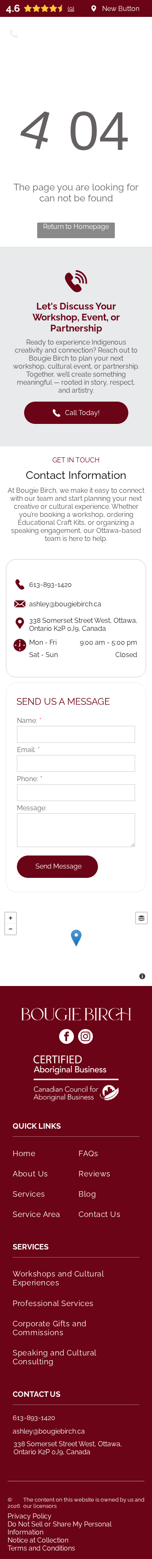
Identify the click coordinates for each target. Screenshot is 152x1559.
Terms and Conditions (41, 1548)
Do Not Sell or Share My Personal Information (59, 1528)
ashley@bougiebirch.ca (49, 1431)
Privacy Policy (30, 1516)
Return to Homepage (76, 227)
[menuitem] (43, 1153)
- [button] (10, 928)
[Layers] (141, 918)
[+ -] (76, 946)
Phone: (27, 779)
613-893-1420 (34, 1418)
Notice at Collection (38, 1540)
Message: (31, 808)
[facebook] (66, 1037)
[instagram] (85, 1037)
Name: (27, 721)
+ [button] (10, 918)
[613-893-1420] (14, 37)
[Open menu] (138, 33)
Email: (26, 750)
